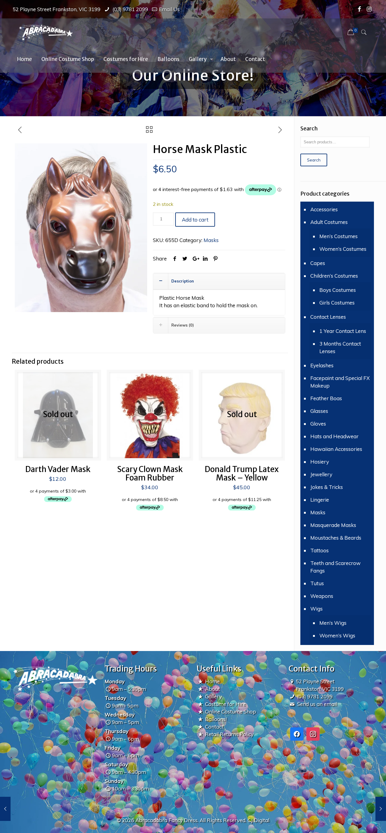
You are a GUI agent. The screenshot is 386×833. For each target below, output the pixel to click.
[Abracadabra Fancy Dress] (46, 32)
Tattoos (319, 550)
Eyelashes (322, 365)
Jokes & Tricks (326, 487)
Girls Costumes (337, 302)
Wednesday (119, 714)
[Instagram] (369, 9)
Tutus (317, 583)
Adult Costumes (329, 222)
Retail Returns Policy (229, 734)
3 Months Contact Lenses (340, 347)
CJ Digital (258, 820)
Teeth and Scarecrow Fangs (335, 567)
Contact (214, 726)
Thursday (116, 731)
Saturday (116, 764)
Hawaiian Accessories (336, 449)
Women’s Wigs (337, 635)
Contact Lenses (328, 317)
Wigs (316, 608)
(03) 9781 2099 (129, 9)
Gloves (318, 423)
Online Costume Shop (230, 711)
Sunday (114, 781)
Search (314, 160)
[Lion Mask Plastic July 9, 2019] (380, 809)
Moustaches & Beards (335, 538)
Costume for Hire (225, 704)
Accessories (324, 209)
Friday (112, 748)
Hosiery (319, 461)
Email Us (169, 9)
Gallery (213, 696)
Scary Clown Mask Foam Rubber (150, 473)
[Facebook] (360, 9)
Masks (211, 240)
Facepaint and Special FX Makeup (340, 382)
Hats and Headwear (334, 436)
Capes (317, 263)
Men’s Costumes (338, 236)
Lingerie (319, 499)
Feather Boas (326, 398)
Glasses (319, 411)
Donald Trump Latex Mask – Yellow (242, 473)
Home (212, 681)
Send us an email (317, 704)
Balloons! (216, 719)
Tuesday (115, 698)
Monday (115, 681)
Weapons (321, 596)
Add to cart (195, 219)
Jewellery (321, 474)
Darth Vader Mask (57, 469)
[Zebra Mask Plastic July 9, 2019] (5, 809)
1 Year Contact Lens (342, 331)
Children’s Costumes (334, 276)
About (212, 689)
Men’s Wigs (332, 623)
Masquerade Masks (333, 525)
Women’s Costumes (342, 249)
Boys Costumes (337, 290)
